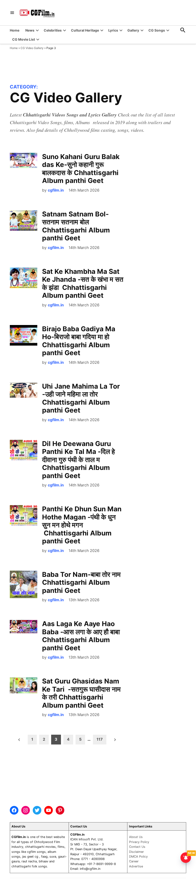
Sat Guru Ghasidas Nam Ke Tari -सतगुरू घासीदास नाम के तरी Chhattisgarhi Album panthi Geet (81, 693)
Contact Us (137, 847)
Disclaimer (136, 852)
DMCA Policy (138, 856)
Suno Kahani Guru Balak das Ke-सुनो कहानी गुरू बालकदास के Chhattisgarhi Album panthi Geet (81, 169)
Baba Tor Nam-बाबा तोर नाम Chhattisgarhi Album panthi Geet (82, 582)
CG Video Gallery (32, 48)
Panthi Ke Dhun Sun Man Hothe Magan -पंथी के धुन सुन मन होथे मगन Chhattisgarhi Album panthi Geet (81, 525)
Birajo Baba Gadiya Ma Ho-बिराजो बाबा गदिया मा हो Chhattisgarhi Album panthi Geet (78, 341)
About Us (136, 837)
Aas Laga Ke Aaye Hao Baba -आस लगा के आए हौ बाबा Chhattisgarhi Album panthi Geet (81, 636)
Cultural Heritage (85, 30)
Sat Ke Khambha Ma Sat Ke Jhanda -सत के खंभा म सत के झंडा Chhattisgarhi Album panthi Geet (82, 283)
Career (134, 861)
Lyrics (113, 30)
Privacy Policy (139, 842)
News (29, 30)
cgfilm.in (56, 190)
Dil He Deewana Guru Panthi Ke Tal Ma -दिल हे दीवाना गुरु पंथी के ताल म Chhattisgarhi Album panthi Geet (78, 460)
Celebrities (53, 30)
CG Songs (156, 30)
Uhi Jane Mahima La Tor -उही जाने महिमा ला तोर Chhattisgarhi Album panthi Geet (81, 398)
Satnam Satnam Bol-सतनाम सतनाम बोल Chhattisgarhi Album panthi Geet (76, 226)
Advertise (136, 866)
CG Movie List (23, 39)
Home (14, 30)
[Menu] (12, 13)
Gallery (133, 30)
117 (100, 739)
